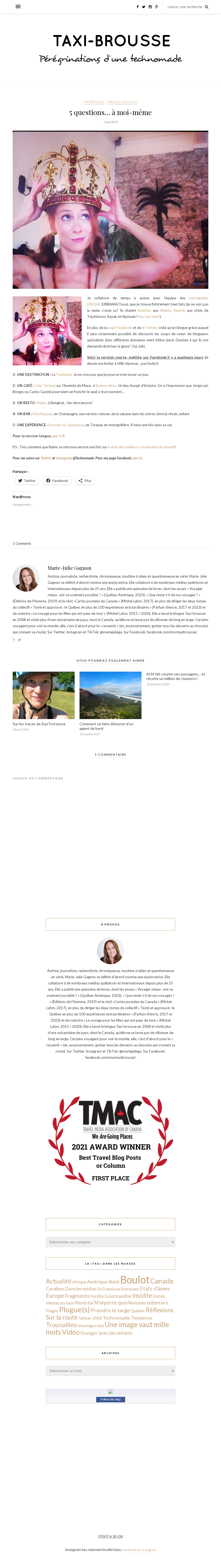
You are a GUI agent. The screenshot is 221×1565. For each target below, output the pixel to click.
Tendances (142, 1318)
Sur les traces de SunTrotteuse (39, 723)
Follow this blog (110, 1399)
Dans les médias (80, 1288)
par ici (58, 436)
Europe (55, 1295)
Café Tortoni (44, 385)
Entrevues (94, 101)
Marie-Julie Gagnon (69, 568)
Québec (138, 1310)
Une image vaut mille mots (107, 1328)
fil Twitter (149, 327)
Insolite (142, 1295)
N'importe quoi (110, 1303)
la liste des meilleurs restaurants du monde (141, 447)
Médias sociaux (122, 101)
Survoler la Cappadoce (66, 425)
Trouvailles (61, 1324)
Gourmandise (118, 1296)
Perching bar (42, 414)
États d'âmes (155, 1288)
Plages (52, 1310)
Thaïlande (64, 374)
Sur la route (62, 1317)
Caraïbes (55, 1289)
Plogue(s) (74, 1309)
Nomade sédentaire (148, 1303)
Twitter (46, 458)
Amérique (97, 1282)
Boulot (135, 1279)
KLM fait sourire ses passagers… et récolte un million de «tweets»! (175, 676)
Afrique (79, 1281)
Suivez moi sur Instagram (139, 1550)
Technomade (116, 1318)
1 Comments (22, 543)
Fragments (77, 1296)
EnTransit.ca (108, 1288)
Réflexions (160, 1310)
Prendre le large (110, 1310)
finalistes (145, 310)
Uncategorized (90, 1325)
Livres (159, 1296)
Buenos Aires (106, 385)
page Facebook (120, 327)
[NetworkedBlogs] (110, 1392)
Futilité (97, 1296)
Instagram (63, 458)
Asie (114, 1281)
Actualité (58, 1281)
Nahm (41, 403)
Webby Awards (172, 310)
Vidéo (71, 1332)
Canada (161, 1280)
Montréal (84, 1303)
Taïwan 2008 (90, 1318)
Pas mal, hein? (149, 316)
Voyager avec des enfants (106, 1333)
